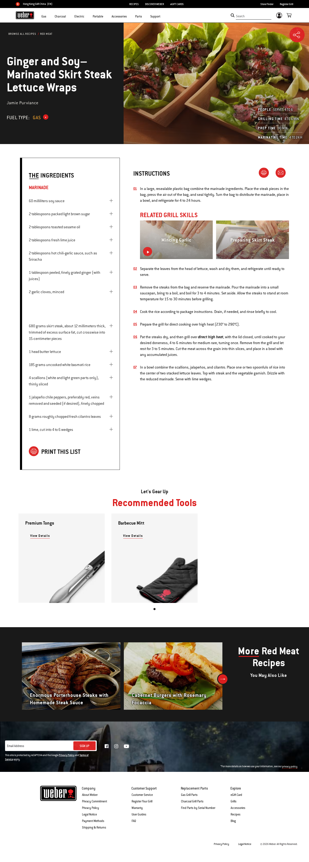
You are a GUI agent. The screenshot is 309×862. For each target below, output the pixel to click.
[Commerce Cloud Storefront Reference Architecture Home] (25, 15)
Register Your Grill (142, 801)
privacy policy (289, 766)
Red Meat (46, 34)
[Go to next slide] (222, 679)
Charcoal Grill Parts (192, 801)
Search (240, 16)
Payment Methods (93, 821)
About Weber (90, 795)
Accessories (238, 808)
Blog (233, 821)
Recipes (235, 814)
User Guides (139, 814)
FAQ (134, 821)
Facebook (106, 746)
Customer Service (142, 795)
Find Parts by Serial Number (198, 808)
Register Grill (286, 4)
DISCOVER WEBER (154, 4)
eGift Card (236, 795)
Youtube (126, 746)
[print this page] (265, 172)
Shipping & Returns (94, 827)
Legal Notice (89, 814)
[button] (48, 16)
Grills (233, 801)
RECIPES (134, 4)
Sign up (84, 746)
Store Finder (266, 4)
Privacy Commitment (94, 801)
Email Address (15, 746)
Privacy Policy (66, 755)
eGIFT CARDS (177, 4)
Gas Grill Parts (189, 795)
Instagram (116, 746)
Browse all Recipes (22, 34)
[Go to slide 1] (154, 609)
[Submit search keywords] (232, 15)
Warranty (137, 808)
